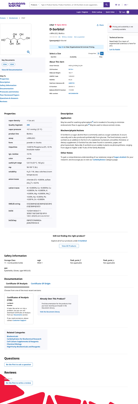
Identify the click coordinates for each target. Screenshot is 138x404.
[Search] (107, 4)
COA (5, 64)
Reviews (3, 101)
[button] (82, 12)
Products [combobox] (34, 5)
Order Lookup (97, 12)
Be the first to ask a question (18, 364)
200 (28, 125)
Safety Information (8, 85)
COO (12, 64)
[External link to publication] (92, 122)
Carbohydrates (99, 159)
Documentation (6, 88)
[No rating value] (54, 37)
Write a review (67, 37)
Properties (4, 79)
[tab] (4, 18)
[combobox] (70, 4)
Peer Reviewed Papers (9, 95)
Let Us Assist (114, 49)
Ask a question (79, 37)
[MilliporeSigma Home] (17, 5)
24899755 (71, 83)
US (119, 5)
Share (101, 25)
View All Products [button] (69, 246)
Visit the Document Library (50, 312)
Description (5, 82)
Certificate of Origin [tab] (40, 283)
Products (3, 18)
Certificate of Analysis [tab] (16, 283)
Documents (18, 315)
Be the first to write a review (19, 383)
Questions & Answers (9, 98)
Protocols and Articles (9, 92)
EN (125, 5)
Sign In (61, 47)
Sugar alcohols (120, 157)
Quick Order (110, 12)
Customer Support (19, 320)
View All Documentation (12, 70)
